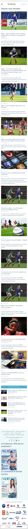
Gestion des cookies (14, 438)
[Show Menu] (1, 4)
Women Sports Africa (20, 431)
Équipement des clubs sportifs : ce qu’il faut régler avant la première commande (17, 412)
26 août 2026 (11, 393)
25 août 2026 (11, 422)
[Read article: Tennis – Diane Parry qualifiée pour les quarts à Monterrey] (4, 392)
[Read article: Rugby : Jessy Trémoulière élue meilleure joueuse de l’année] (14, 292)
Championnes (4, 103)
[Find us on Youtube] (16, 440)
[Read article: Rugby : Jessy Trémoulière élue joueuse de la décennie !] (14, 92)
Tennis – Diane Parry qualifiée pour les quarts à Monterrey (17, 391)
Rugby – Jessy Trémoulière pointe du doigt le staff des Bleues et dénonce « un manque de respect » (13, 35)
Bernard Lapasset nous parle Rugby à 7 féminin (14, 240)
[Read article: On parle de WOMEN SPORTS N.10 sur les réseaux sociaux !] (14, 360)
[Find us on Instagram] (11, 440)
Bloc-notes (4, 206)
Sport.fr (7, 433)
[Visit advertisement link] (14, 527)
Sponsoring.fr (18, 433)
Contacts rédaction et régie (8, 431)
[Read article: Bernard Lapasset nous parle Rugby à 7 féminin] (14, 227)
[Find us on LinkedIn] (18, 440)
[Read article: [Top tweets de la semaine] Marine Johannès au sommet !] (14, 160)
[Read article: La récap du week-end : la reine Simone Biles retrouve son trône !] (14, 326)
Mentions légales (20, 434)
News (2, 31)
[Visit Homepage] (11, 4)
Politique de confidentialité (9, 434)
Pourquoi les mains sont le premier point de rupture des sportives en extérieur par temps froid (16, 419)
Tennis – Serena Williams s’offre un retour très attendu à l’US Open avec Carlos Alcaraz (17, 404)
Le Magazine (24, 4)
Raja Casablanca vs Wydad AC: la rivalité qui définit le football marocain (17, 397)
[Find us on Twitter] (9, 440)
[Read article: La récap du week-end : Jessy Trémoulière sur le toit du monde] (14, 259)
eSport (12, 433)
